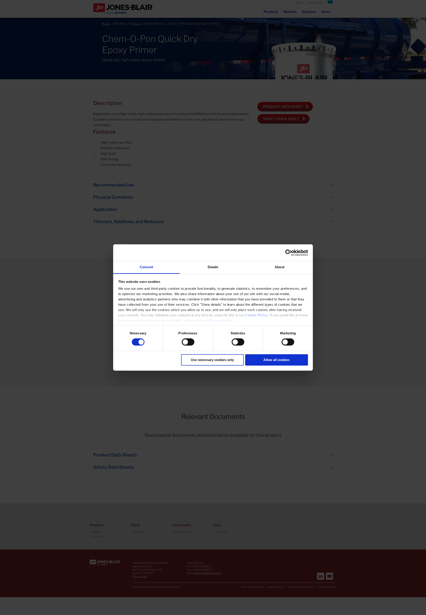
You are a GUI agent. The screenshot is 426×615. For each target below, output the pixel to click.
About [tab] (279, 267)
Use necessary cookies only (212, 360)
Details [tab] (213, 267)
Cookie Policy (256, 315)
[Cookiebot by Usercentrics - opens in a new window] (288, 252)
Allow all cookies (276, 360)
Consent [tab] (146, 267)
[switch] (188, 342)
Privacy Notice (221, 320)
